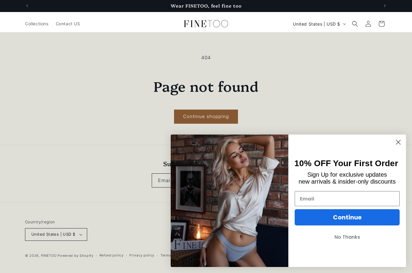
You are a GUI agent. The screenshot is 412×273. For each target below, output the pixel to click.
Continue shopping (206, 116)
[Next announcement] (384, 5)
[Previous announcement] (27, 5)
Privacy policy (141, 255)
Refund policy (112, 255)
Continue (347, 217)
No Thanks (347, 237)
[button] (355, 23)
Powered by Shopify (75, 255)
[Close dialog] (398, 142)
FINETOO (49, 255)
